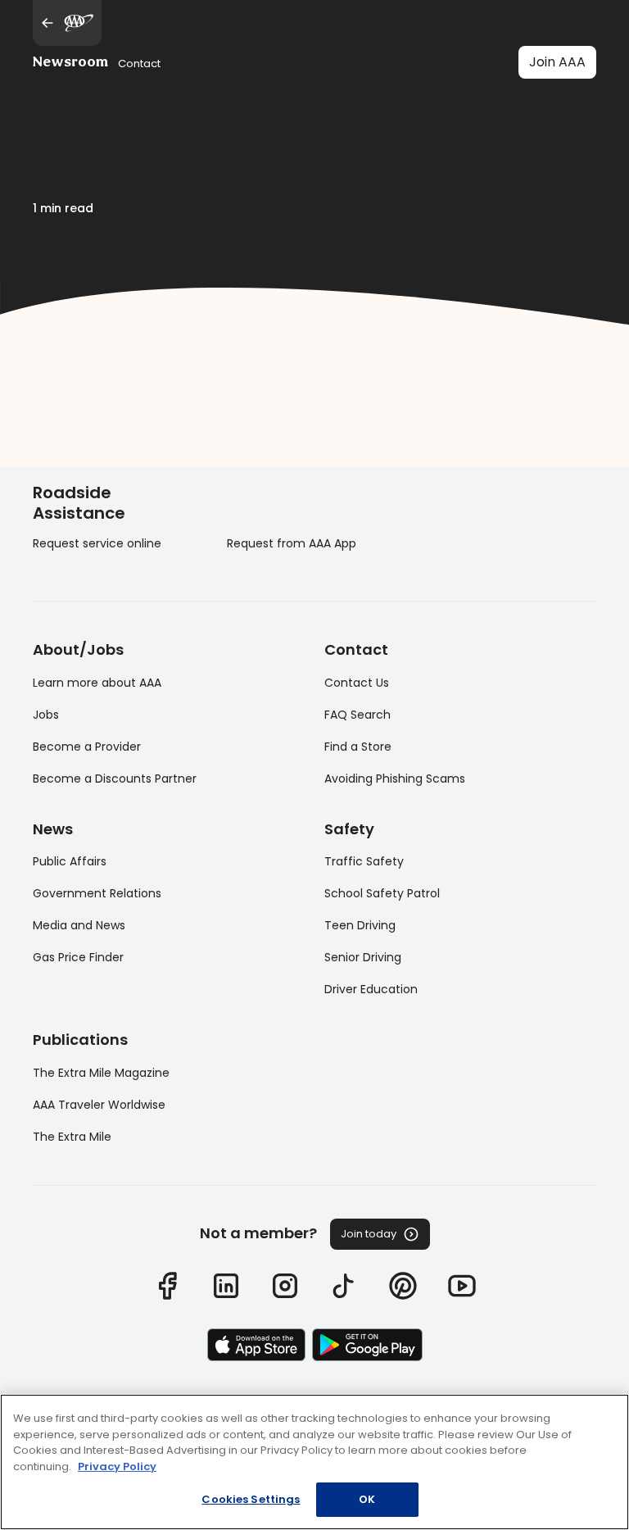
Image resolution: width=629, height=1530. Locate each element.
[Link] (167, 1285)
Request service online (97, 543)
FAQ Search (357, 714)
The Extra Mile (72, 1136)
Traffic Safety (364, 861)
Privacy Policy (117, 1466)
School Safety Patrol (382, 893)
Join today (368, 1234)
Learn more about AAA (97, 682)
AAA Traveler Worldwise (99, 1104)
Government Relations (97, 893)
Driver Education (371, 989)
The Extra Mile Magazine (101, 1073)
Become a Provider (87, 746)
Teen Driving (360, 925)
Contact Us (356, 682)
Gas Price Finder (78, 957)
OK (367, 1499)
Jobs (46, 714)
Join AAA (557, 61)
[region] (314, 1462)
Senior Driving (362, 957)
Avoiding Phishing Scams (394, 778)
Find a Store (357, 746)
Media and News (79, 925)
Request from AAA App (291, 543)
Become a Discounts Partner (115, 778)
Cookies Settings (250, 1499)
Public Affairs (69, 861)
